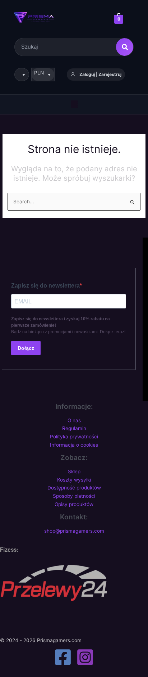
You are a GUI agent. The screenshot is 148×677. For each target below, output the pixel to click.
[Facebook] (63, 657)
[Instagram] (85, 657)
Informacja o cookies (74, 445)
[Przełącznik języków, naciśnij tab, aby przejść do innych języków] (21, 74)
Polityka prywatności (74, 436)
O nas (74, 420)
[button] (74, 104)
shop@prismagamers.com (74, 531)
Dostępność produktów (74, 488)
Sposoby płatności (74, 496)
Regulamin (74, 428)
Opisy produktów (74, 504)
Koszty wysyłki (74, 480)
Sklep (74, 471)
